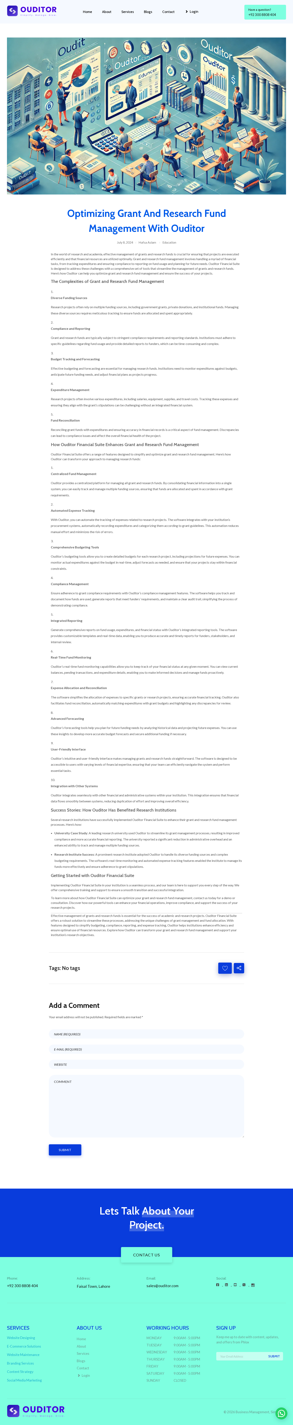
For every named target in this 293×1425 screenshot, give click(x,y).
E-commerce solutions (24, 1346)
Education (169, 242)
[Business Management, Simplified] (36, 11)
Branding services (20, 1363)
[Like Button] (225, 968)
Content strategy (20, 1372)
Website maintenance (23, 1355)
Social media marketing (24, 1380)
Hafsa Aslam (147, 242)
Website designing (21, 1338)
